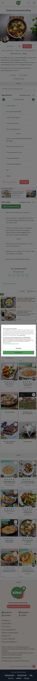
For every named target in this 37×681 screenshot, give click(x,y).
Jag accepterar (18, 352)
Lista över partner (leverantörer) (11, 343)
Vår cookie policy (21, 335)
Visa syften (18, 348)
